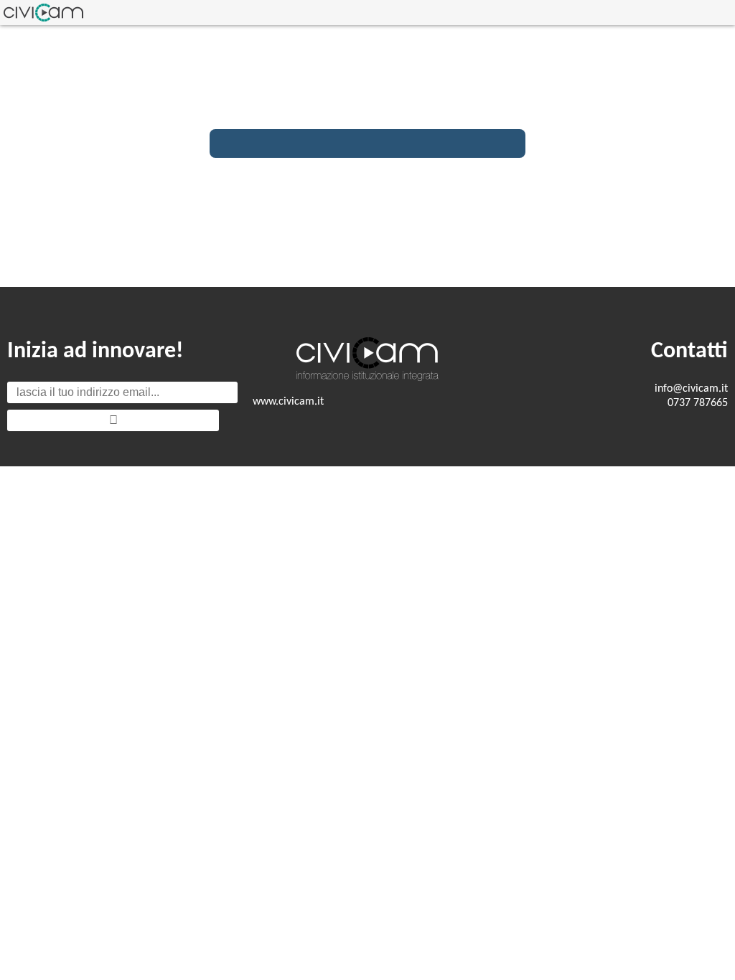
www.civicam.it (288, 401)
